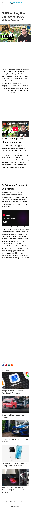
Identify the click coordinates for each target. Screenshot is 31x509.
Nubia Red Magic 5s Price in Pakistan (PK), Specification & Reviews (13, 490)
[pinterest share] (6, 365)
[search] (28, 2)
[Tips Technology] (15, 2)
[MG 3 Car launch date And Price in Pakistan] (15, 428)
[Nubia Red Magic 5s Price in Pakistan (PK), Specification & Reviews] (15, 477)
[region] (15, 7)
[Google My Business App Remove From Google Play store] (15, 380)
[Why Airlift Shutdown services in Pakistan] (15, 404)
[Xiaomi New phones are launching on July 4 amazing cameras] (15, 453)
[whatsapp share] (9, 365)
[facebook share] (3, 365)
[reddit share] (12, 365)
